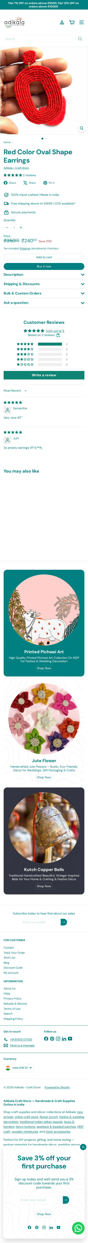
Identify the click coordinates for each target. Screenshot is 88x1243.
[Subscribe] (66, 1200)
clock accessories (58, 1131)
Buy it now (44, 266)
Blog (6, 963)
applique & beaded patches (56, 1127)
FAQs (7, 993)
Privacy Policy (12, 998)
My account (11, 973)
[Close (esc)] (83, 1147)
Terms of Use (12, 1009)
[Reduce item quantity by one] (7, 227)
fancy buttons (25, 1127)
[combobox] (44, 38)
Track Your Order (14, 953)
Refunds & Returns (15, 1003)
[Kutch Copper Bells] (44, 827)
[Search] (80, 38)
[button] (13, 175)
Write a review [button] (44, 375)
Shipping (25, 248)
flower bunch (49, 1117)
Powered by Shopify (57, 1087)
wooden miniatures (25, 1131)
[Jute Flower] (44, 718)
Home (7, 142)
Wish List (9, 957)
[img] (13, 402)
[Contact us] (78, 1228)
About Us (10, 988)
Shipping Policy (13, 1019)
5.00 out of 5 (55, 331)
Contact (9, 947)
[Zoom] (82, 128)
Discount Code (13, 967)
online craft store (26, 1117)
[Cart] (72, 22)
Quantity (10, 220)
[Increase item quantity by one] (21, 227)
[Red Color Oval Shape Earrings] (30, 510)
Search (8, 1013)
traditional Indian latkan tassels (41, 1122)
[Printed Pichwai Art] (44, 610)
